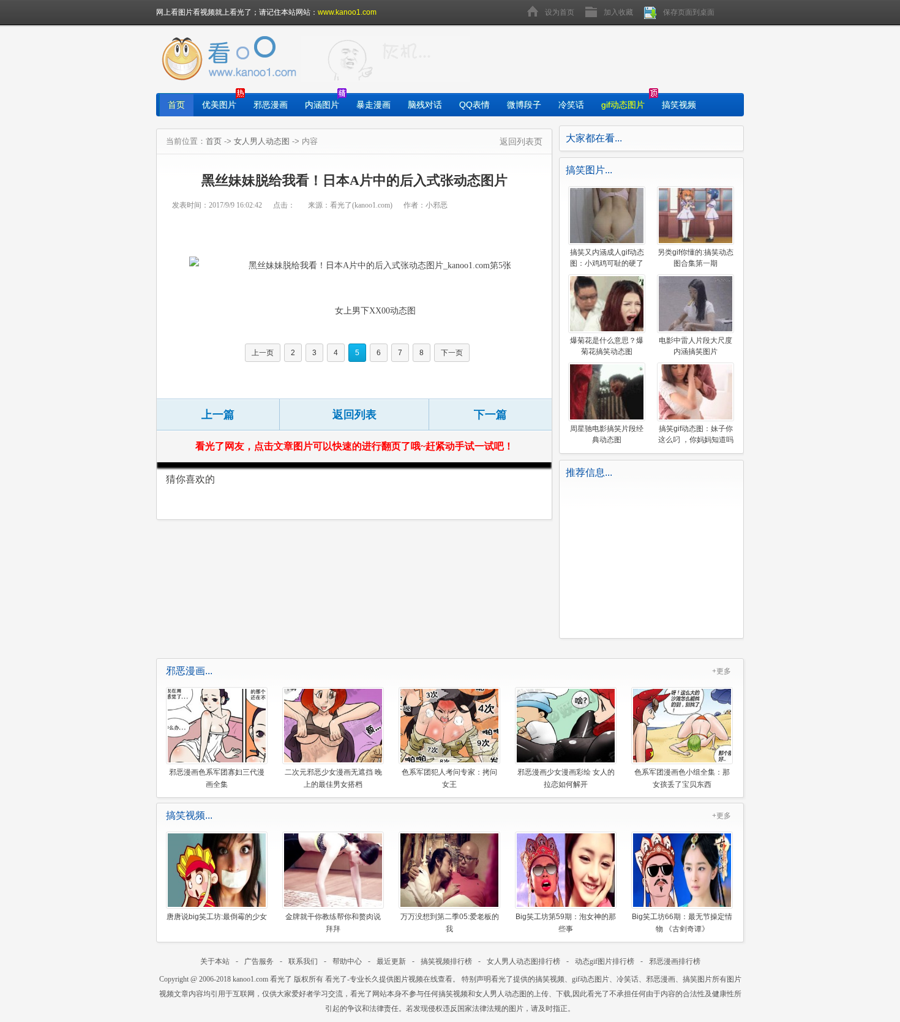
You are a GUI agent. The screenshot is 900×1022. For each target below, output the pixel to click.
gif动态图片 (623, 105)
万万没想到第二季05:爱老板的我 (449, 922)
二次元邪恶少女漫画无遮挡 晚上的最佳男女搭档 (333, 778)
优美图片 (219, 105)
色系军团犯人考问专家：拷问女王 (449, 778)
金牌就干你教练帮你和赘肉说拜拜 (333, 922)
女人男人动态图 (262, 141)
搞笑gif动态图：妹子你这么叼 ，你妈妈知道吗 (695, 434)
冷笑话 (571, 105)
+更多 (721, 671)
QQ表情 (474, 105)
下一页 (452, 352)
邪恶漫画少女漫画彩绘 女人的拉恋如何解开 (566, 778)
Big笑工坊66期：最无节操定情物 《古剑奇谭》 (682, 922)
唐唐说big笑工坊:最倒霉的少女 (217, 916)
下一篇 (490, 414)
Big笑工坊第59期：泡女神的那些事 (566, 922)
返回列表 (354, 414)
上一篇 (217, 414)
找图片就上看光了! (385, 59)
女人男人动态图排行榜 (523, 961)
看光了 (281, 979)
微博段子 (524, 105)
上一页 (263, 352)
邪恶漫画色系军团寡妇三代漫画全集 (216, 778)
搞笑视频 (679, 105)
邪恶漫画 (270, 105)
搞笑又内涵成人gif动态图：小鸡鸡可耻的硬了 (607, 258)
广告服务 (259, 961)
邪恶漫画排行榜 (674, 961)
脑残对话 (425, 105)
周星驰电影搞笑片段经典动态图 (606, 434)
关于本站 (215, 961)
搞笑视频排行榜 (446, 961)
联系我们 (303, 961)
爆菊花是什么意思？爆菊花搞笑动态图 (606, 346)
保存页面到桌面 (688, 12)
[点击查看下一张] (366, 265)
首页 (176, 105)
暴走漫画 (373, 105)
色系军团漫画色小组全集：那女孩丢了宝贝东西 (682, 778)
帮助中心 (347, 961)
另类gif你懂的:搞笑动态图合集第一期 (695, 258)
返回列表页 (521, 141)
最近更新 (391, 961)
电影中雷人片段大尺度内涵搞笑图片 (695, 346)
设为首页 (559, 12)
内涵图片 (322, 105)
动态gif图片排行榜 (604, 961)
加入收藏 (618, 12)
